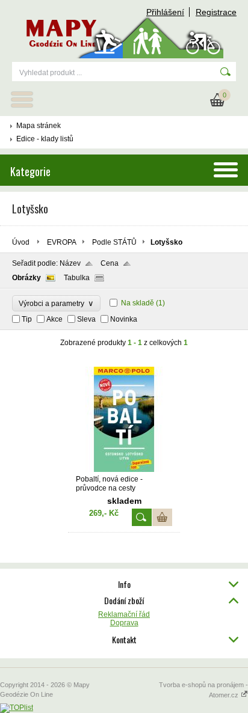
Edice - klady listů (44, 139)
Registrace (216, 12)
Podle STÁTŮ (114, 242)
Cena (110, 263)
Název (70, 263)
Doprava (124, 623)
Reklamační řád (124, 614)
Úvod (20, 242)
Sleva (86, 319)
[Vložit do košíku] (162, 517)
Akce (54, 319)
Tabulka (77, 278)
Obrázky (26, 278)
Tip (27, 319)
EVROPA (61, 242)
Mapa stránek (38, 125)
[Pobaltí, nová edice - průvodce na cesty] (124, 469)
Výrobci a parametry (56, 303)
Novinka (123, 319)
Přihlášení (165, 12)
